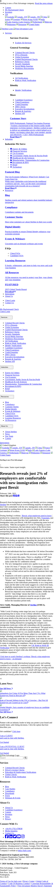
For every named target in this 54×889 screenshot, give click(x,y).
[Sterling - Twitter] (15, 837)
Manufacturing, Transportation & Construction (23, 384)
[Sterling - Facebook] (7, 837)
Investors (8, 12)
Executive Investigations (24, 109)
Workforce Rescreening (24, 68)
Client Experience (22, 102)
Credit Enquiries (21, 104)
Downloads (9, 793)
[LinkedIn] (18, 496)
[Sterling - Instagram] (23, 837)
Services (8, 33)
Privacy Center (28, 881)
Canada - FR (35, 17)
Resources (9, 190)
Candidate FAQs (16, 256)
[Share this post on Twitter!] (16, 496)
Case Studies (10, 789)
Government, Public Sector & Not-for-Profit (22, 379)
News (7, 434)
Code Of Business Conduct (19, 883)
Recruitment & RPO (13, 386)
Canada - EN (22, 17)
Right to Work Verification (25, 80)
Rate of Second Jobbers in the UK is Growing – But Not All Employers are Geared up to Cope (24, 701)
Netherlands (37, 22)
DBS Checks (20, 107)
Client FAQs (15, 253)
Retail (7, 389)
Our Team (9, 436)
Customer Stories (12, 407)
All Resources (10, 420)
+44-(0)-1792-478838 (13, 829)
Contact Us (9, 303)
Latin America (24, 22)
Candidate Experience (24, 100)
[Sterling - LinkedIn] (11, 837)
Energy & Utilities (12, 373)
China (44, 17)
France (47, 448)
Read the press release (43, 3)
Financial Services (12, 375)
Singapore (22, 24)
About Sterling (11, 432)
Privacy (8, 819)
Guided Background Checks (26, 59)
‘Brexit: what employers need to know (36, 516)
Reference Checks (22, 62)
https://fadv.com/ (24, 850)
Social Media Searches (24, 66)
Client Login (10, 300)
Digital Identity (11, 409)
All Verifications (21, 78)
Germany (16, 19)
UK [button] (6, 14)
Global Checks (11, 774)
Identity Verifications (23, 90)
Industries (9, 139)
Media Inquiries (11, 831)
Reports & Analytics (23, 111)
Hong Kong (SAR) (30, 19)
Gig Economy (10, 377)
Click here (16, 731)
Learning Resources (13, 418)
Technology (9, 391)
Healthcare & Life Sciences (16, 382)
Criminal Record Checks (25, 52)
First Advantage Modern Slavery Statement (35, 886)
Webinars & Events (12, 798)
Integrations (9, 294)
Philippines (11, 24)
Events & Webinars (12, 411)
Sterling (3, 504)
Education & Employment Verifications (20, 772)
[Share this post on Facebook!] (14, 496)
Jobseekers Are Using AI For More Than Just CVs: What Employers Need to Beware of (22, 694)
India (43, 19)
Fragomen (45, 518)
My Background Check (14, 10)
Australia (10, 17)
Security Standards (22, 64)
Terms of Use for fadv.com (10, 881)
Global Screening (22, 57)
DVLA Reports (21, 55)
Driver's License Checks (14, 770)
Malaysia (48, 22)
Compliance (10, 404)
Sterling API (20, 113)
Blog (7, 402)
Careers (8, 8)
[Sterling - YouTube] (19, 837)
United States (34, 24)
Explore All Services (23, 43)
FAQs (7, 796)
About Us (9, 296)
